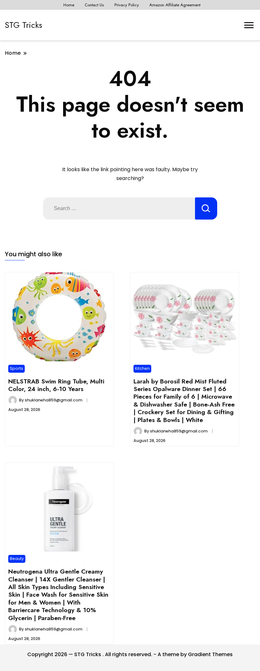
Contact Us (94, 5)
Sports (16, 368)
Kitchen (142, 368)
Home (68, 5)
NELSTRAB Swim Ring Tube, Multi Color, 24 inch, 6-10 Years (56, 385)
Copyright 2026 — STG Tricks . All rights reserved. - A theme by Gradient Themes (130, 654)
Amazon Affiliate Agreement (174, 5)
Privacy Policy (126, 5)
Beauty (17, 558)
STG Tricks (23, 25)
